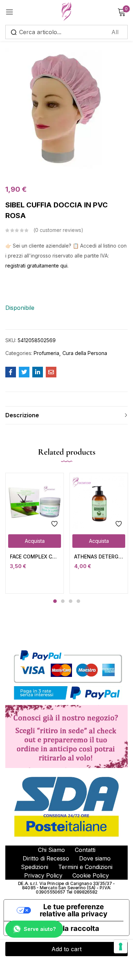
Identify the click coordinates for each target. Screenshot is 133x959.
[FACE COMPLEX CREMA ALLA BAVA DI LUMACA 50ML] (34, 502)
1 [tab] (55, 601)
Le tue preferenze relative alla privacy (73, 910)
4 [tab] (78, 601)
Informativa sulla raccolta (55, 928)
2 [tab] (63, 601)
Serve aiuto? (40, 929)
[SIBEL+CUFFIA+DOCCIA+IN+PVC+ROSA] (24, 372)
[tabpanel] (34, 533)
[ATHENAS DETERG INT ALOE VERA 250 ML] (98, 502)
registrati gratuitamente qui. (36, 266)
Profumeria (46, 353)
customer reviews (58, 230)
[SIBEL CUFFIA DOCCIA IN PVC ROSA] (10, 372)
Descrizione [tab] (22, 415)
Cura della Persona (84, 353)
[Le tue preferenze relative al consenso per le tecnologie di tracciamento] (120, 946)
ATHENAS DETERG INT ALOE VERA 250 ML (98, 556)
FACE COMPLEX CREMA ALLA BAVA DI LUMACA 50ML (34, 556)
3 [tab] (70, 601)
